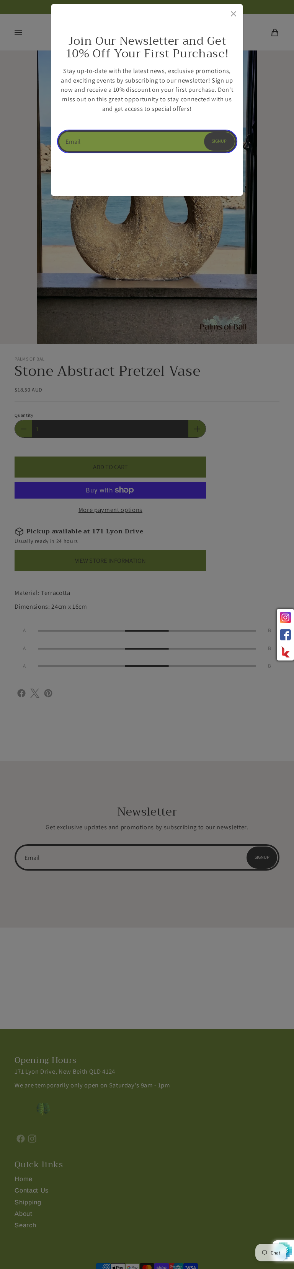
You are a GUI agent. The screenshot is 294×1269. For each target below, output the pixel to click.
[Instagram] (285, 617)
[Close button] (233, 12)
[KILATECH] (285, 652)
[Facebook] (285, 634)
